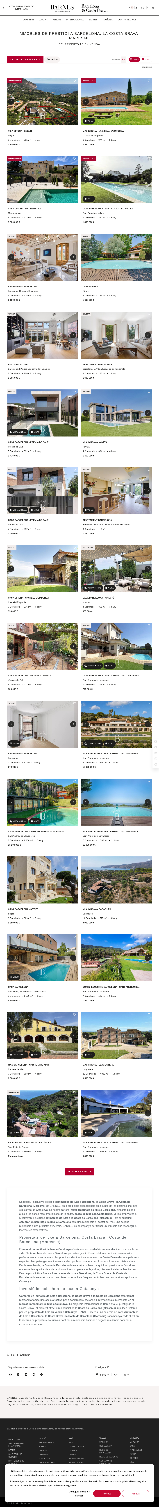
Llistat (135, 59)
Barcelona (14, 1439)
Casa (132, 1446)
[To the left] (11, 102)
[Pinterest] (41, 1375)
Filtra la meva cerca (26, 60)
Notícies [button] (107, 19)
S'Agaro (103, 1442)
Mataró (42, 1439)
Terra (133, 1454)
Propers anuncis (79, 1171)
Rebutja (136, 1493)
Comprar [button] (28, 19)
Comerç (134, 1458)
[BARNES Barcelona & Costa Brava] (79, 8)
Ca (142, 8)
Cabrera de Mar (47, 1463)
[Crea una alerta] (123, 59)
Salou (72, 1443)
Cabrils (73, 1451)
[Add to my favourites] (74, 80)
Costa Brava (105, 1446)
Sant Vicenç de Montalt (16, 1462)
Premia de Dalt (46, 1443)
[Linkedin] (26, 1375)
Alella (42, 1447)
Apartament (136, 1450)
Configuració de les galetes (79, 1493)
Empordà (134, 1442)
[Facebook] (18, 1375)
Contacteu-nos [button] (127, 19)
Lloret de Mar (76, 1447)
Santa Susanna (76, 1459)
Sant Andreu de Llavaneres (16, 1444)
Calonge (43, 1455)
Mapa (147, 59)
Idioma (102, 1374)
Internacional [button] (75, 19)
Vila (132, 1462)
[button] (131, 7)
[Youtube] (10, 1375)
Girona (72, 1455)
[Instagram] (33, 1375)
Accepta (107, 1493)
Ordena (115, 59)
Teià (71, 1439)
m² (153, 8)
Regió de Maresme (108, 1457)
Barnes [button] (93, 19)
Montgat (43, 1451)
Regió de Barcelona (105, 1451)
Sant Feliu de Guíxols (15, 1455)
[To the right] (73, 102)
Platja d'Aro (45, 1459)
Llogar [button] (43, 19)
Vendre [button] (56, 19)
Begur (11, 1450)
